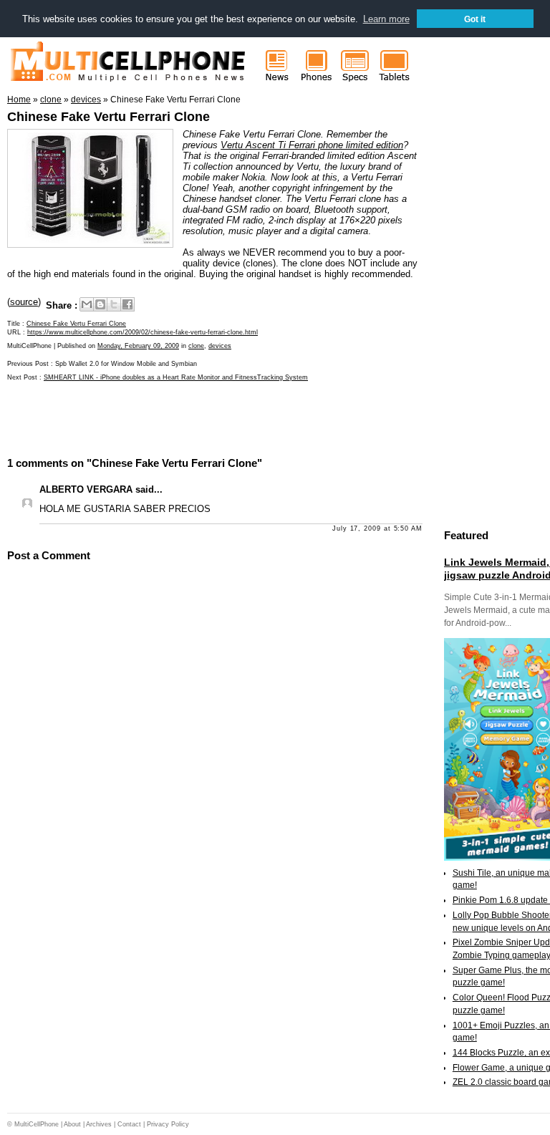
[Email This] (86, 304)
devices (219, 345)
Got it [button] (475, 19)
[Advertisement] (174, 417)
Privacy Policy (168, 1124)
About (72, 1124)
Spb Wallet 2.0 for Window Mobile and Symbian (126, 363)
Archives (99, 1124)
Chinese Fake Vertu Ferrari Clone (108, 117)
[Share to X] (114, 304)
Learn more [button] (386, 19)
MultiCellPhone (36, 1124)
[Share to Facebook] (127, 304)
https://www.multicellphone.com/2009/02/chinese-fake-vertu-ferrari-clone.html (142, 332)
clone (196, 345)
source (24, 301)
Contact (129, 1124)
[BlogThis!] (100, 304)
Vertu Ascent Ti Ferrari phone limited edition (312, 145)
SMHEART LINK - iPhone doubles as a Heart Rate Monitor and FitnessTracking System (176, 377)
